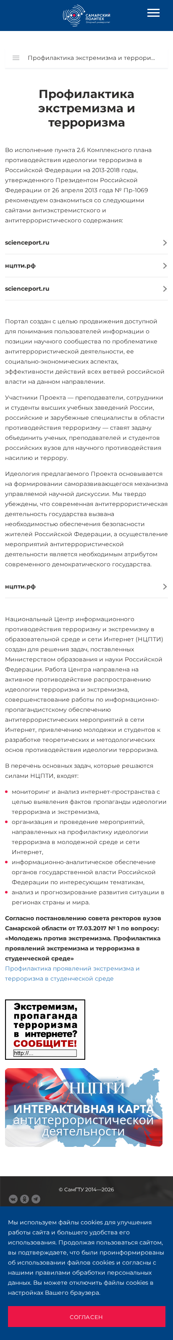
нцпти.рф (20, 265)
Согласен (86, 1317)
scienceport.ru (27, 242)
